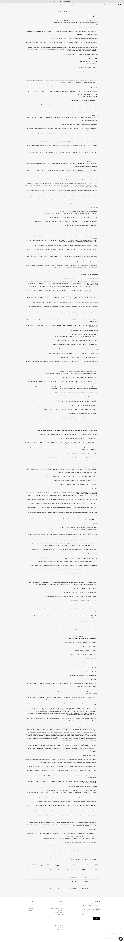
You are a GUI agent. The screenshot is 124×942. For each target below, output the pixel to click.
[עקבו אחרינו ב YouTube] (110, 934)
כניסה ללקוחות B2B (59, 929)
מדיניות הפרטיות (60, 906)
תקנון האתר (61, 903)
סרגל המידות (30, 908)
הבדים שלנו (61, 923)
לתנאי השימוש (84, 910)
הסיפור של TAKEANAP (28, 903)
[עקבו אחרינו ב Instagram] (117, 934)
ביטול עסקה (61, 918)
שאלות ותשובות (60, 921)
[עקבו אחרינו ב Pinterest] (113, 934)
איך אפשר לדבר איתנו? (59, 925)
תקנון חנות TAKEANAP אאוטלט (57, 908)
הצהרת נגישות (60, 927)
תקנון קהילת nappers (59, 912)
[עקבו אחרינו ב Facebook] (120, 934)
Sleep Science (30, 910)
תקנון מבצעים (60, 910)
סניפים (32, 906)
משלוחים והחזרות (60, 916)
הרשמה (96, 918)
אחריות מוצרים (60, 914)
